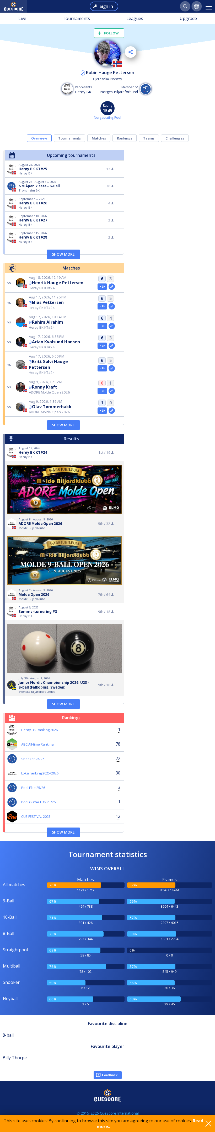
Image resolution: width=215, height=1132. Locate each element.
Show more (63, 254)
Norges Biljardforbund (119, 91)
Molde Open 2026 (34, 594)
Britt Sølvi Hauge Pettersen (48, 364)
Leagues (134, 18)
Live (22, 18)
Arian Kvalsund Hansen (56, 342)
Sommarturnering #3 (38, 611)
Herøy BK (83, 91)
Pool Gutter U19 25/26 (38, 802)
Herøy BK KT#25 (33, 169)
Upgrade (188, 18)
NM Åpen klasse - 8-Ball (39, 186)
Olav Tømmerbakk (52, 407)
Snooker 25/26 (32, 758)
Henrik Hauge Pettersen (57, 283)
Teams (148, 138)
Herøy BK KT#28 (33, 237)
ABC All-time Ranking (37, 744)
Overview (39, 138)
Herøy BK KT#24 (33, 452)
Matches (99, 138)
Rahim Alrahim (47, 322)
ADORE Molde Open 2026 (40, 523)
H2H (102, 286)
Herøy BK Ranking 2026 (39, 729)
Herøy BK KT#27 (33, 220)
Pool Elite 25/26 (33, 787)
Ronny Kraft (44, 387)
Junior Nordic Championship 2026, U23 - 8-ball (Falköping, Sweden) (54, 685)
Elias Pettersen (48, 302)
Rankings (124, 138)
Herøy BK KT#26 (33, 203)
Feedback (109, 1075)
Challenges (174, 138)
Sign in (106, 6)
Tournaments (76, 18)
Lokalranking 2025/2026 (39, 773)
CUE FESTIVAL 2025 (35, 816)
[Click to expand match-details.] (112, 286)
